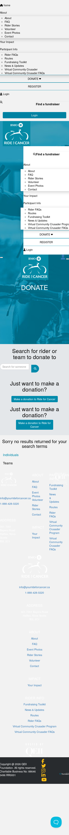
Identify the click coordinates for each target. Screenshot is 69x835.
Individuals (11, 454)
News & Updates (34, 710)
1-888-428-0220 (9, 503)
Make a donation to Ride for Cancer (34, 399)
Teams (8, 463)
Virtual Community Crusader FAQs (48, 228)
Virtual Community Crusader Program (34, 726)
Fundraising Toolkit (35, 704)
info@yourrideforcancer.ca (15, 498)
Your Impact (35, 685)
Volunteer (34, 660)
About (34, 638)
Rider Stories (34, 655)
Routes (34, 715)
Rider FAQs (34, 721)
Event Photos (34, 649)
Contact (32, 189)
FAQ (34, 644)
